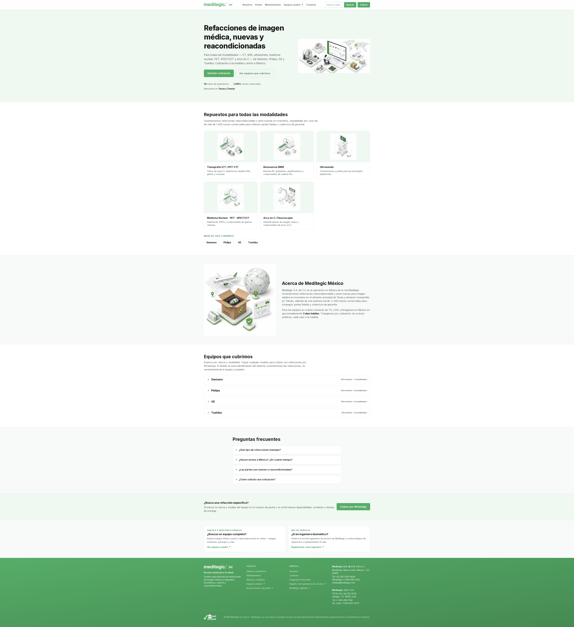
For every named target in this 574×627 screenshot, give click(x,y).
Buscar (350, 4)
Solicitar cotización (218, 73)
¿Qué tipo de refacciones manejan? (260, 449)
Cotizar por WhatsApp (353, 506)
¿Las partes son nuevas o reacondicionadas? (265, 469)
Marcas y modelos (256, 579)
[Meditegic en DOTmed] (210, 617)
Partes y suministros (256, 571)
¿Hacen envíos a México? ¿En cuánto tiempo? (266, 459)
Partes (258, 4)
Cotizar (364, 4)
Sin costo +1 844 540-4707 (345, 603)
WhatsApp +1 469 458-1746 (346, 579)
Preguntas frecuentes (300, 579)
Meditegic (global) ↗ (299, 588)
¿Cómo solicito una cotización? (257, 479)
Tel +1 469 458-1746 (342, 600)
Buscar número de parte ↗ (260, 588)
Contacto (311, 4)
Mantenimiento (273, 4)
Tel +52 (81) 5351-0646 (343, 576)
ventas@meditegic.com (343, 582)
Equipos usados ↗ (293, 4)
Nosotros (247, 4)
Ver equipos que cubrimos (254, 73)
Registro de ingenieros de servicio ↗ (307, 584)
